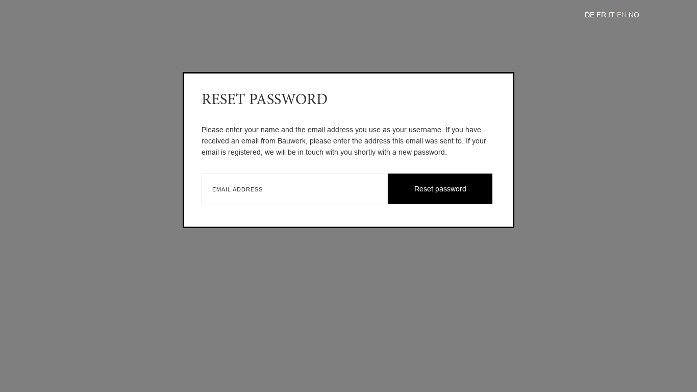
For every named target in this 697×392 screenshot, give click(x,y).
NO (634, 15)
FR (602, 15)
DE (590, 15)
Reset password (440, 189)
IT (612, 15)
